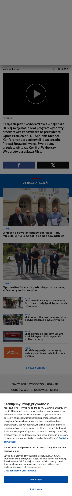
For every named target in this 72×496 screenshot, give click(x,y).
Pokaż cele (36, 489)
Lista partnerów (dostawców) (20, 470)
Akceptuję (36, 479)
